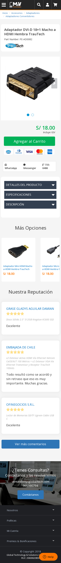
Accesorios (17, 13)
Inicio (5, 13)
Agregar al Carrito (29, 141)
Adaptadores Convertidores (20, 16)
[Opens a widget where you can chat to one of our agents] (48, 557)
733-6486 (46, 166)
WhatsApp (11, 168)
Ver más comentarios (30, 444)
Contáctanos (31, 494)
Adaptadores (33, 13)
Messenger (29, 168)
